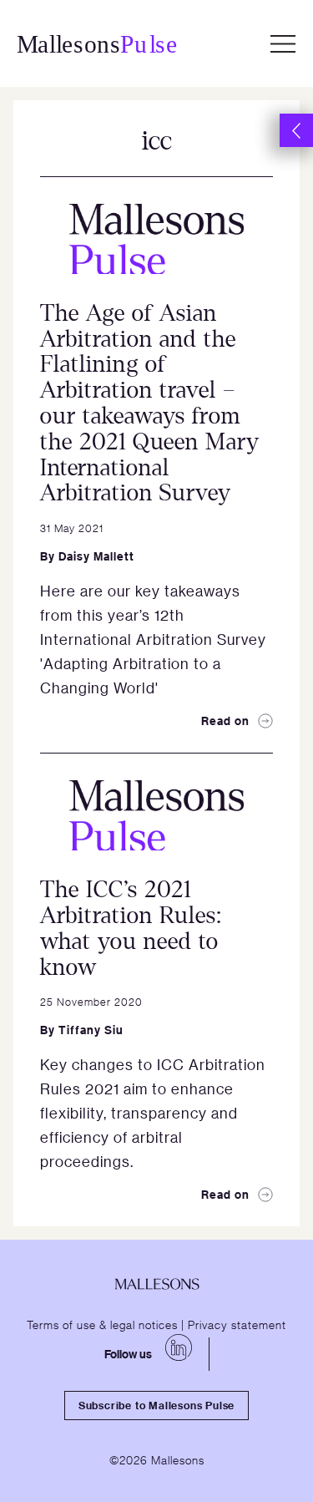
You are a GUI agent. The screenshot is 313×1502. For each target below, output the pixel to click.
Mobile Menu (283, 43)
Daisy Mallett (96, 556)
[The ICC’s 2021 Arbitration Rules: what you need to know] (156, 815)
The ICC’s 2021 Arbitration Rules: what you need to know (131, 928)
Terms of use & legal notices (102, 1324)
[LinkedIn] (178, 1347)
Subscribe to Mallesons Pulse (156, 1405)
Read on (225, 720)
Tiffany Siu (91, 1030)
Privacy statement (237, 1324)
